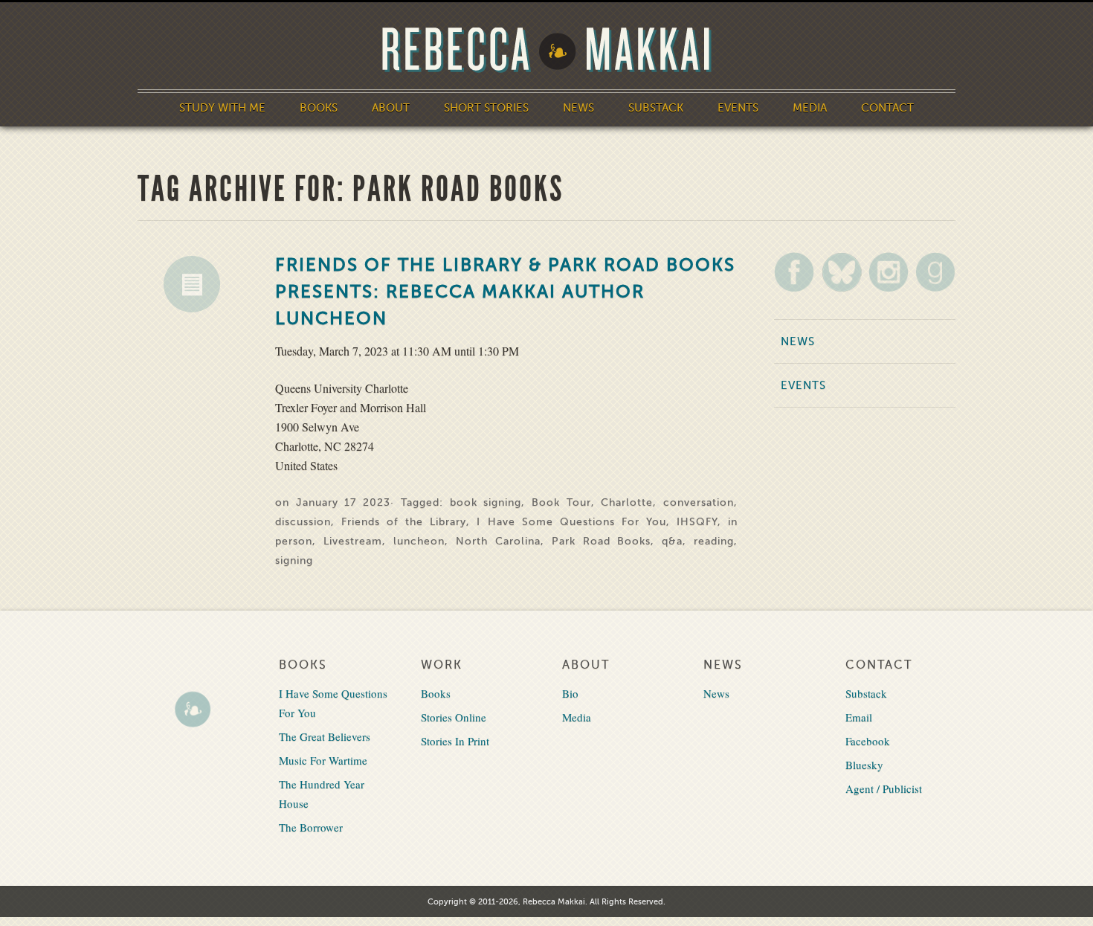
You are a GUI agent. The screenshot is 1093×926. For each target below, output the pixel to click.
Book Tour (561, 502)
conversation (698, 502)
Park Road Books (601, 541)
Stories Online (453, 717)
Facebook (867, 740)
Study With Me (222, 108)
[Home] (546, 50)
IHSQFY (697, 521)
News (578, 108)
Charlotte (627, 502)
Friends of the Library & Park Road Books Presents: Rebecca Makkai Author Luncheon (505, 292)
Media (810, 108)
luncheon (419, 541)
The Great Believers (324, 736)
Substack (655, 108)
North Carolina (498, 541)
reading (714, 541)
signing (294, 560)
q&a (672, 541)
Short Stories (486, 108)
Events (738, 108)
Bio (570, 693)
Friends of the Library (403, 521)
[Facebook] (794, 272)
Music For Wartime (323, 760)
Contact (887, 108)
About (391, 108)
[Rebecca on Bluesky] (842, 272)
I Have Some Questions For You (571, 521)
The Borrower (311, 827)
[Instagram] (888, 272)
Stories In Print (455, 740)
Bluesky (864, 764)
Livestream (352, 541)
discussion (303, 521)
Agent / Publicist (883, 788)
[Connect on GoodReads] (935, 272)
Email (858, 717)
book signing (486, 502)
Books (319, 108)
